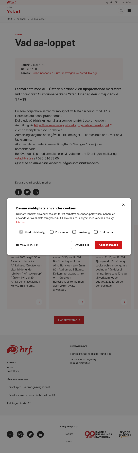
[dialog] (69, 226)
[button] (27, 245)
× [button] (123, 204)
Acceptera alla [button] (108, 245)
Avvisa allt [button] (82, 245)
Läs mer (20, 222)
